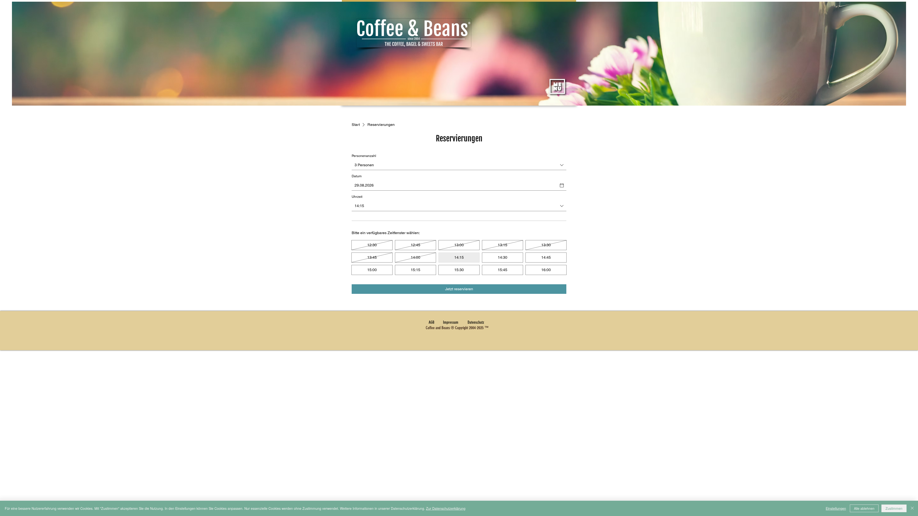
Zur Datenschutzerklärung (445, 508)
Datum (357, 176)
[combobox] (459, 165)
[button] (557, 86)
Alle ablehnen (864, 508)
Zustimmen (893, 508)
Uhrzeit (357, 197)
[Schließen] (912, 508)
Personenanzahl (364, 156)
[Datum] (562, 185)
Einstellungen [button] (836, 508)
